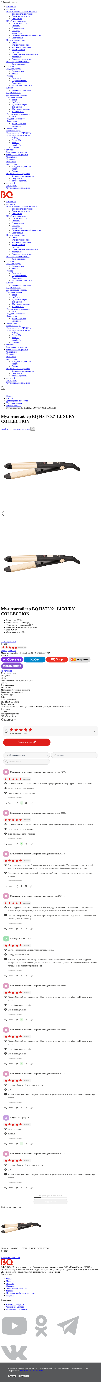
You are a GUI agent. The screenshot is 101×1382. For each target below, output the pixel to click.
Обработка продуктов (16, 21)
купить (4, 650)
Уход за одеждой (13, 69)
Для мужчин (11, 121)
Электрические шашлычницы (25, 54)
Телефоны (10, 159)
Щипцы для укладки (21, 109)
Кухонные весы (19, 64)
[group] (10, 647)
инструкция (6, 671)
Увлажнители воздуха (21, 90)
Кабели (15, 169)
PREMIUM (11, 7)
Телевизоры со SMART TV (18, 135)
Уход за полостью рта (15, 119)
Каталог (10, 398)
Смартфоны (11, 157)
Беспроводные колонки (16, 152)
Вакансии (10, 1286)
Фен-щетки (17, 107)
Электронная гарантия (16, 1288)
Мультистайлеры (19, 104)
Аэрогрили (17, 57)
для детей (10, 183)
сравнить (12, 650)
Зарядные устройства (21, 166)
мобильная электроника (17, 154)
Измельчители (18, 28)
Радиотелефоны (13, 92)
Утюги (15, 73)
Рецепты (10, 1295)
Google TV (16, 145)
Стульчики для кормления (18, 188)
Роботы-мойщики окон (22, 85)
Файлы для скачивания (16, 1309)
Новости (10, 1283)
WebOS (15, 138)
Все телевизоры (13, 131)
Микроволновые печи (21, 47)
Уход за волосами (14, 97)
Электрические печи (21, 45)
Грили (14, 42)
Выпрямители (18, 111)
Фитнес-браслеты (19, 181)
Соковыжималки (19, 23)
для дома (10, 66)
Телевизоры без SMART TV (18, 133)
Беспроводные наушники (23, 176)
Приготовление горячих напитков (21, 11)
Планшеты (11, 162)
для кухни (10, 9)
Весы (14, 116)
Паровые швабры (19, 80)
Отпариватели (18, 71)
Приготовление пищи (16, 40)
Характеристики (8, 641)
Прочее (15, 171)
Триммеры (16, 126)
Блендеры (16, 26)
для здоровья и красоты (16, 95)
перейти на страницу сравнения (15, 429)
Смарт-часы (17, 178)
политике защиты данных (31, 1371)
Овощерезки (17, 38)
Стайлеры (16, 102)
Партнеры (10, 1281)
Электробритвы (19, 123)
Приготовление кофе (21, 16)
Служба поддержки (15, 1304)
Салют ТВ (16, 140)
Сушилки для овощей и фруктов (26, 35)
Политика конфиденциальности (20, 1293)
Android (15, 142)
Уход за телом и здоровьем (18, 114)
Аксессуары (17, 83)
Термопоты (17, 18)
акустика (10, 150)
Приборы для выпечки (22, 59)
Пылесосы (16, 78)
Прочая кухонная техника (17, 61)
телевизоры (11, 128)
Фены (14, 100)
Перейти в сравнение (10, 1257)
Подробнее (24, 1376)
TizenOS (15, 147)
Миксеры (16, 30)
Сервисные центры (15, 1307)
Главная (9, 396)
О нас (8, 1279)
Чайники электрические (22, 14)
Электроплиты (18, 49)
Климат (9, 88)
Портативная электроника (18, 173)
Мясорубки (17, 33)
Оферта (9, 1291)
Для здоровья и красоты (17, 401)
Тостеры (15, 52)
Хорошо (12, 1376)
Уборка (9, 76)
